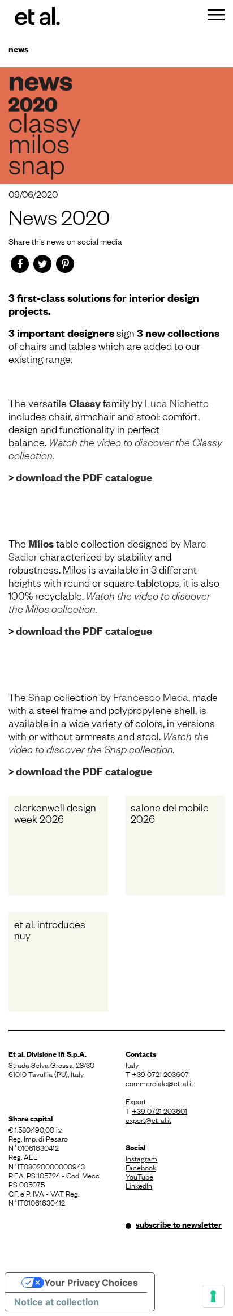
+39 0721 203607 (160, 1073)
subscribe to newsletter (179, 1224)
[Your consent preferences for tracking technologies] (213, 1296)
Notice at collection (56, 1302)
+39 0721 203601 (159, 1110)
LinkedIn (139, 1185)
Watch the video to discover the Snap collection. (108, 742)
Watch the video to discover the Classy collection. (115, 448)
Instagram (141, 1158)
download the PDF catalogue (84, 477)
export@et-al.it (148, 1119)
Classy (86, 403)
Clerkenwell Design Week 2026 (55, 812)
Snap (41, 696)
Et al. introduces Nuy (49, 929)
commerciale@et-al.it (159, 1082)
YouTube (139, 1176)
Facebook (141, 1167)
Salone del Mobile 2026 (170, 812)
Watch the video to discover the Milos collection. (109, 601)
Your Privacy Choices (91, 1282)
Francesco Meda (150, 696)
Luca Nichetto (177, 402)
